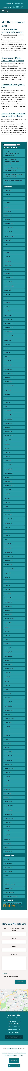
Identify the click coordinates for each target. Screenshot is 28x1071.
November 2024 (8, 277)
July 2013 (7, 826)
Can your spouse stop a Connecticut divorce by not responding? (11, 162)
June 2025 (7, 248)
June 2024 (7, 298)
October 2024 (8, 282)
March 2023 (7, 361)
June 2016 (7, 681)
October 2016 (8, 664)
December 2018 (8, 556)
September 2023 (9, 336)
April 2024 (7, 307)
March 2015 (7, 743)
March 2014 (7, 793)
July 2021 (7, 444)
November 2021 (8, 427)
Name (14, 930)
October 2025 (8, 232)
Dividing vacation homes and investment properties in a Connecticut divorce (12, 153)
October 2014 (8, 764)
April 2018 (7, 589)
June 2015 (7, 731)
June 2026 (7, 198)
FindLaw (21, 1055)
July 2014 (7, 776)
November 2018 (8, 560)
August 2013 (7, 822)
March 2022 (7, 410)
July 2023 (7, 344)
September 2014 (9, 768)
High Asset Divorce (13, 66)
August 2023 (7, 340)
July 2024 (7, 294)
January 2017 (8, 652)
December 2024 (8, 273)
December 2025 (8, 223)
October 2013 (8, 814)
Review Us (14, 1060)
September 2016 (9, 668)
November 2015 (8, 710)
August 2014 (7, 772)
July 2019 (7, 527)
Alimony (6, 859)
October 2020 (8, 481)
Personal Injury (8, 888)
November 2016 (8, 660)
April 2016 (7, 689)
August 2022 (7, 390)
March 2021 (7, 460)
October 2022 (8, 381)
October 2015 (8, 714)
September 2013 (9, 818)
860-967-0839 (18, 7)
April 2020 (7, 506)
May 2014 (7, 785)
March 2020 (7, 510)
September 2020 (9, 485)
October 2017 (8, 614)
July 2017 (7, 627)
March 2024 (7, 311)
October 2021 (8, 431)
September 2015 (9, 718)
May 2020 (7, 502)
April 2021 (7, 456)
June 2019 (7, 531)
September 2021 (9, 435)
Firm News (12, 37)
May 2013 (7, 835)
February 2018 (8, 598)
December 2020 (8, 473)
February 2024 (8, 315)
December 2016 (8, 656)
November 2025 (8, 228)
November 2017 (8, 610)
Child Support (5, 37)
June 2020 (7, 498)
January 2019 (8, 552)
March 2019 (7, 544)
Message (14, 954)
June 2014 (7, 781)
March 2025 (7, 261)
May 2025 (7, 252)
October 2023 (8, 331)
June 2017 (7, 631)
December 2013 (8, 806)
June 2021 (7, 448)
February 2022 (8, 415)
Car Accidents (8, 863)
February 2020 (8, 514)
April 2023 (7, 356)
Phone (14, 946)
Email (14, 938)
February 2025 (8, 265)
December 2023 (8, 323)
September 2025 (9, 236)
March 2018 (7, 593)
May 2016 (7, 685)
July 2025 (7, 244)
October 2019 (8, 523)
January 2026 (8, 219)
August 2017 (7, 623)
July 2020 (7, 494)
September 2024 (9, 286)
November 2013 (8, 810)
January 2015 (8, 751)
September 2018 (9, 568)
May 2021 (7, 452)
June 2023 (7, 348)
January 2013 (8, 851)
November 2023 (8, 327)
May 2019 (7, 535)
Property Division (9, 892)
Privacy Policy (17, 1053)
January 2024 (8, 319)
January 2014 (8, 801)
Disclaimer (4, 973)
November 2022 (8, 377)
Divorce (6, 875)
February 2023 (8, 365)
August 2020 (7, 489)
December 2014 (8, 756)
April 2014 (7, 789)
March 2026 (7, 211)
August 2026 (7, 190)
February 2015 (8, 747)
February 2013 (8, 847)
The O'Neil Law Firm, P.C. (9, 35)
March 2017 (7, 643)
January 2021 (8, 469)
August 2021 (7, 440)
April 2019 (7, 539)
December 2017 (8, 606)
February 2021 (8, 465)
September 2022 (9, 386)
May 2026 (7, 203)
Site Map (10, 1053)
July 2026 (7, 194)
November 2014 (8, 760)
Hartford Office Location (14, 1037)
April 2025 (7, 257)
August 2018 (7, 573)
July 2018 (7, 577)
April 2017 (7, 639)
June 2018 (7, 581)
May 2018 (7, 585)
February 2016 (8, 697)
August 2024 (7, 290)
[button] (5, 11)
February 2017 (8, 648)
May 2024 (7, 302)
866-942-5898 (16, 1026)
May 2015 (7, 735)
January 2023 (8, 369)
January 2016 (8, 702)
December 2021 (8, 423)
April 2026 (7, 207)
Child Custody (5, 92)
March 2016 (7, 693)
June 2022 (7, 398)
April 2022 (7, 406)
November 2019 (8, 519)
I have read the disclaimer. (11, 976)
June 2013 (7, 831)
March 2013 (7, 843)
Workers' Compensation (11, 896)
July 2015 (7, 727)
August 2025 (7, 240)
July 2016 (7, 677)
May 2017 (7, 635)
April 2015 (7, 739)
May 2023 (7, 352)
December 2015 (8, 706)
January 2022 (8, 419)
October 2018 (8, 564)
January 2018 (8, 602)
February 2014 (8, 797)
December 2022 (8, 373)
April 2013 (7, 839)
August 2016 (7, 672)
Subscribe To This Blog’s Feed (12, 903)
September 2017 (9, 618)
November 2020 (8, 477)
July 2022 (7, 394)
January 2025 (8, 269)
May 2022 (7, 402)
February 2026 (8, 215)
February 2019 (8, 548)
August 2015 (7, 722)
